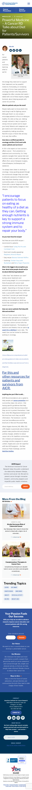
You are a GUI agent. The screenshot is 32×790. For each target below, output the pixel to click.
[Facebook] (17, 50)
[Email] (10, 50)
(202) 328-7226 (17, 709)
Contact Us (16, 712)
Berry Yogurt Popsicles (21, 263)
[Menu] (28, 3)
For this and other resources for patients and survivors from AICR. (16, 380)
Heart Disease (9, 591)
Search (5, 738)
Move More (19, 591)
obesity (7, 595)
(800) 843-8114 (18, 706)
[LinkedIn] (20, 50)
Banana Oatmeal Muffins (20, 257)
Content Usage (8, 786)
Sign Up (25, 486)
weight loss (15, 599)
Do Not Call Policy (22, 786)
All (6, 501)
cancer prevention (19, 400)
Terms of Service (15, 786)
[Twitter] (14, 50)
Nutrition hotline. (8, 451)
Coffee (7, 587)
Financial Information (14, 784)
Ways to (15, 676)
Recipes (7, 599)
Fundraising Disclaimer (23, 784)
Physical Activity (17, 595)
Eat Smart (14, 587)
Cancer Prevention (7, 10)
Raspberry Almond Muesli (12, 254)
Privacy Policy (6, 784)
